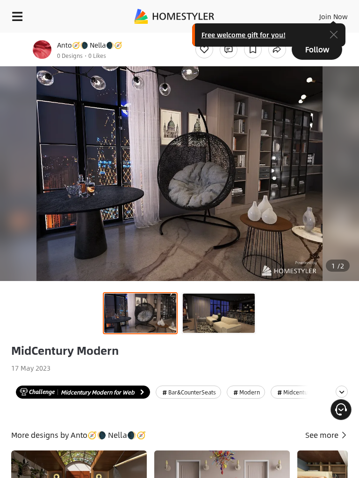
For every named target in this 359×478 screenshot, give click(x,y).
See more (322, 435)
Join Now (333, 16)
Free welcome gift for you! (243, 34)
